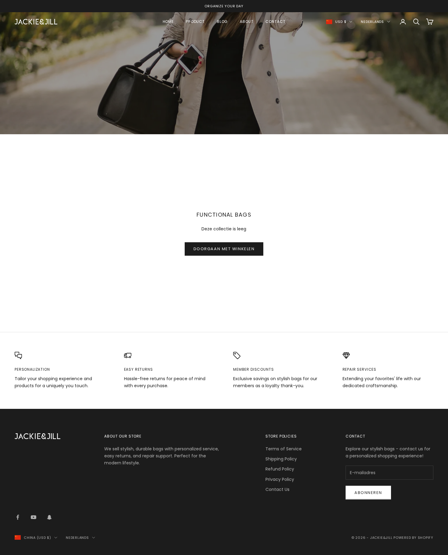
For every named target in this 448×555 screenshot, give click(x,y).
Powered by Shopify (413, 537)
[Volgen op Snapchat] (49, 517)
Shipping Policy (281, 459)
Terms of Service (283, 449)
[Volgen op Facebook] (18, 517)
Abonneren (368, 493)
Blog (222, 21)
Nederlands (372, 21)
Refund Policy (279, 469)
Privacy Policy (279, 479)
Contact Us (277, 489)
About (246, 21)
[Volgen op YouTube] (33, 517)
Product (195, 21)
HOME (168, 21)
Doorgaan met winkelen (224, 249)
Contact (275, 21)
